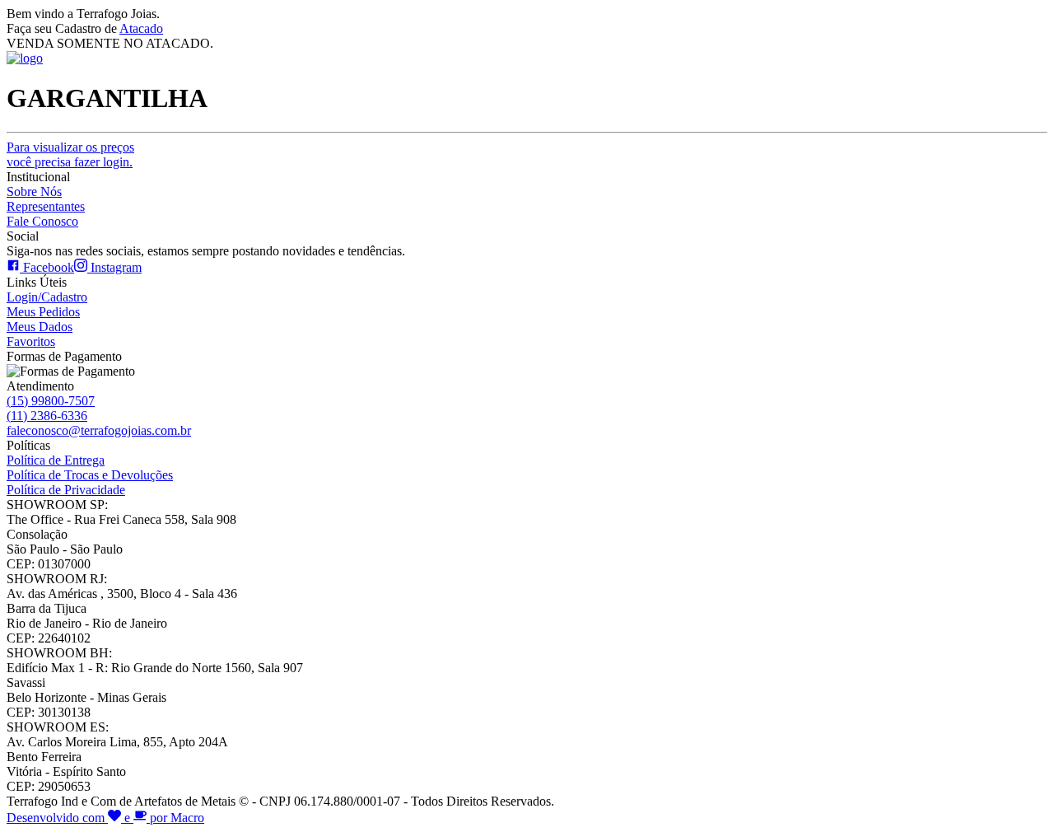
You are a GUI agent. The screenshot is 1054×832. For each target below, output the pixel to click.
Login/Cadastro (47, 297)
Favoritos (31, 341)
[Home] (25, 58)
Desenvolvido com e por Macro (105, 818)
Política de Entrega (56, 460)
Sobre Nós (34, 192)
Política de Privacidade (66, 490)
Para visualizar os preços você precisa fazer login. (70, 154)
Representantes (46, 206)
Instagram (114, 267)
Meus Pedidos (43, 312)
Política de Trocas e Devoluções (90, 475)
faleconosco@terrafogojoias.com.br (99, 430)
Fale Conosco (42, 221)
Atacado (141, 28)
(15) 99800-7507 (51, 401)
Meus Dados (39, 327)
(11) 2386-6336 (47, 416)
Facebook (47, 267)
